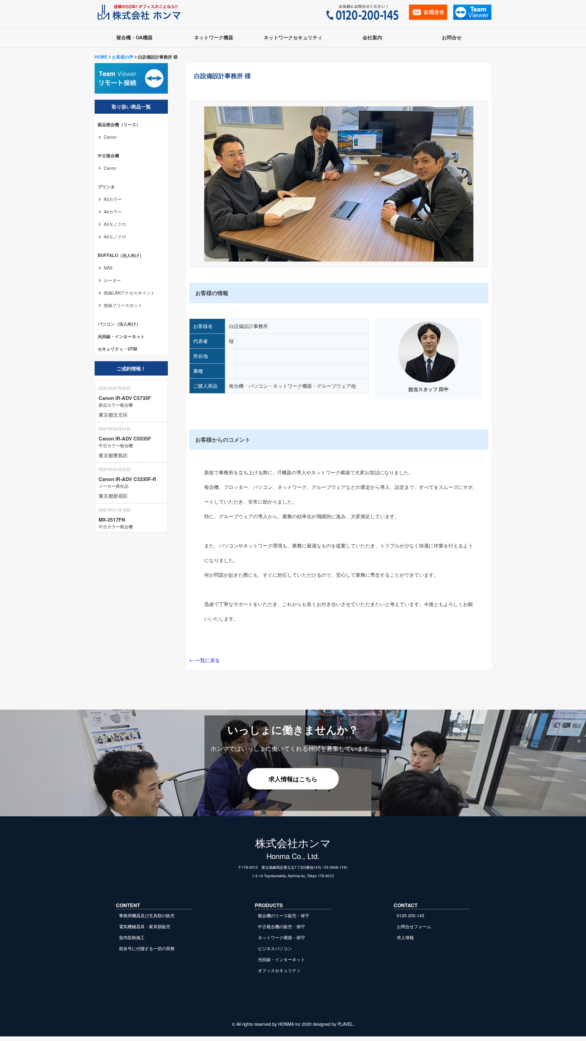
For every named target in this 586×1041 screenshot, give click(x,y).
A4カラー (113, 212)
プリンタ (106, 187)
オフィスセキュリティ (279, 970)
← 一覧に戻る (204, 660)
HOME (101, 57)
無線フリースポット (123, 305)
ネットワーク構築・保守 (281, 937)
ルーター (112, 280)
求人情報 (405, 937)
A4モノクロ (115, 237)
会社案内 (372, 37)
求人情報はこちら (293, 778)
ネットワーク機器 (213, 37)
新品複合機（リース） (119, 124)
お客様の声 (122, 57)
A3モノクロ (115, 224)
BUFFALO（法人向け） (121, 255)
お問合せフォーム (414, 926)
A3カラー (113, 199)
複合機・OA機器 (134, 37)
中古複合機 (108, 155)
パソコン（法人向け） (119, 324)
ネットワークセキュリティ (293, 37)
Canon (110, 137)
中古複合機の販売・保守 (281, 926)
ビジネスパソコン (275, 948)
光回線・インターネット (121, 336)
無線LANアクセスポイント (129, 293)
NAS (108, 268)
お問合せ (451, 37)
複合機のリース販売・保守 (283, 915)
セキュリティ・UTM (117, 349)
